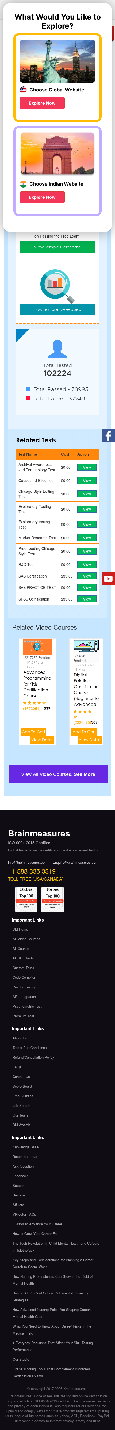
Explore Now (42, 103)
